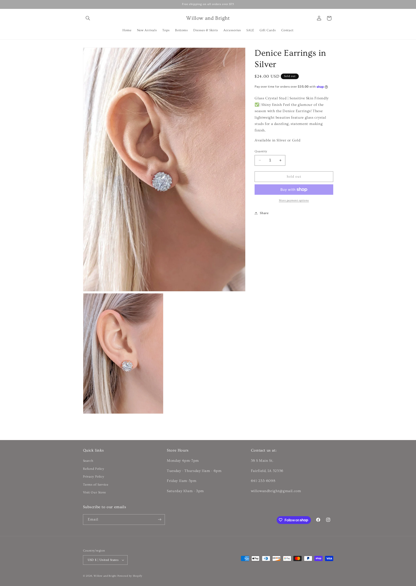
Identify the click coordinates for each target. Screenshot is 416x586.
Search (88, 461)
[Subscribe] (159, 519)
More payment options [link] (294, 200)
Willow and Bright (105, 576)
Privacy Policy (93, 476)
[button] (88, 18)
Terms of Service (95, 484)
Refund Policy (93, 468)
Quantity (261, 151)
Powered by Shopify (129, 576)
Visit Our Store (94, 492)
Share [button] (264, 213)
